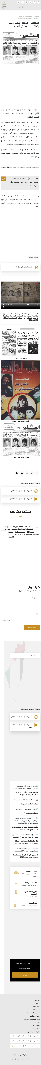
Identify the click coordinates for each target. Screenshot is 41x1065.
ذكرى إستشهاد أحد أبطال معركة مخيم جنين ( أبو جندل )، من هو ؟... (25, 842)
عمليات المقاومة (33, 257)
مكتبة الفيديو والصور (34, 1032)
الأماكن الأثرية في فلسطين (32, 1019)
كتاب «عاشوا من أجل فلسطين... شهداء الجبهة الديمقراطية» (26, 793)
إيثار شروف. (15, 1055)
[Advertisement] (20, 87)
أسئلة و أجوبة (36, 1029)
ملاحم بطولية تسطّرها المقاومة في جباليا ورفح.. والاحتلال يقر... (25, 828)
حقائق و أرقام (36, 1026)
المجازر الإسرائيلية (35, 1016)
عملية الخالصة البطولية (29, 804)
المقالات (37, 1022)
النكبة (38, 1003)
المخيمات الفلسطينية (33, 1013)
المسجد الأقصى (35, 1010)
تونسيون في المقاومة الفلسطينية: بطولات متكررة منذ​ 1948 (25, 856)
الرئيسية (37, 1000)
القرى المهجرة (36, 1007)
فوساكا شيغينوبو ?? (31, 813)
